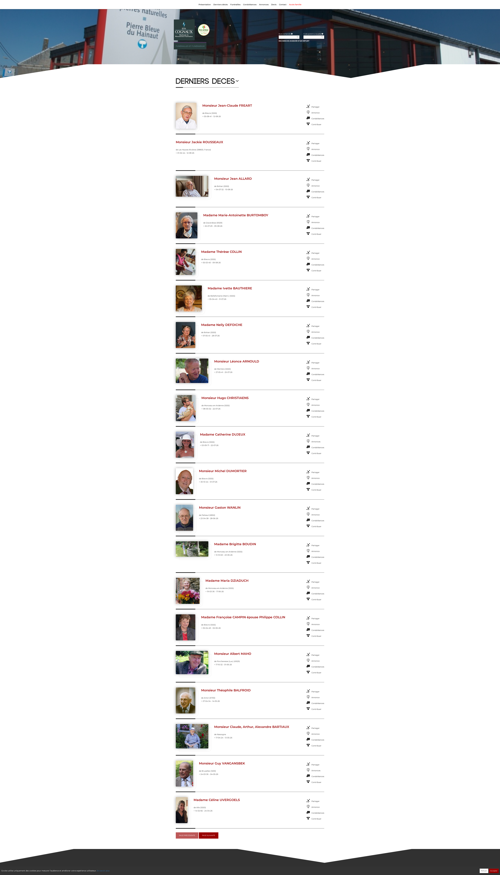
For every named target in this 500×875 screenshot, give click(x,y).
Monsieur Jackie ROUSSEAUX (199, 142)
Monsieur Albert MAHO (232, 654)
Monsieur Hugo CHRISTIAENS (225, 398)
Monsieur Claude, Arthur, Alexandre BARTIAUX (251, 727)
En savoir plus (103, 871)
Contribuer (316, 124)
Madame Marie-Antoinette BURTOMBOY (235, 215)
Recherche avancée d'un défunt (294, 41)
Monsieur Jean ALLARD (233, 179)
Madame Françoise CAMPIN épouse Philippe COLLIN (243, 617)
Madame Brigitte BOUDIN (235, 544)
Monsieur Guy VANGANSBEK (222, 763)
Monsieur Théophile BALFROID (226, 690)
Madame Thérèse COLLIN (221, 252)
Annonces (264, 4)
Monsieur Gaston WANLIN (219, 507)
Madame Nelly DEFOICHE (221, 325)
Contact (282, 4)
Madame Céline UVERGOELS (217, 800)
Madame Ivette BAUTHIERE (230, 288)
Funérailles (235, 4)
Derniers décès (220, 4)
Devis (273, 4)
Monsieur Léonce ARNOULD (236, 361)
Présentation (205, 4)
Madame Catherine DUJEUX (222, 434)
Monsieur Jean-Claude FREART (227, 105)
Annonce (315, 113)
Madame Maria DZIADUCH (226, 581)
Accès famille (295, 4)
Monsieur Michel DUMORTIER (223, 471)
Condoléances (250, 4)
